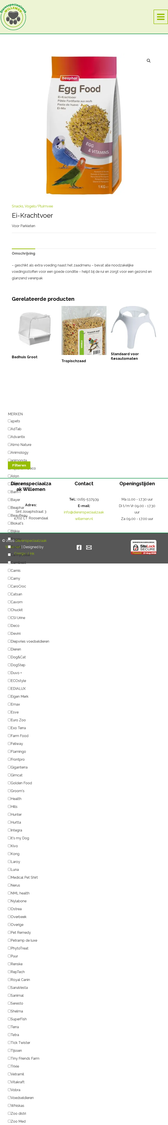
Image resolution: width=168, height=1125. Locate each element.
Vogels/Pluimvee (39, 206)
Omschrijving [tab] (23, 253)
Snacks (17, 206)
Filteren (19, 465)
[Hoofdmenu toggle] (161, 17)
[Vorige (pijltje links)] (7, 282)
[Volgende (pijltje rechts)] (160, 282)
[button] (149, 61)
